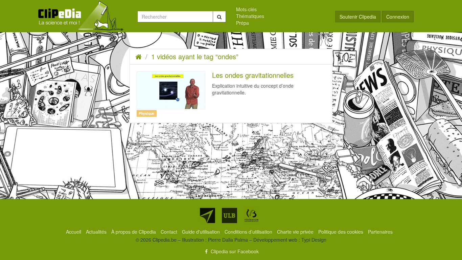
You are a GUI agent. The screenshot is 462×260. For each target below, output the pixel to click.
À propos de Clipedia (134, 231)
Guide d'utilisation (201, 231)
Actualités (97, 231)
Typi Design (313, 239)
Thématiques (250, 16)
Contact (170, 231)
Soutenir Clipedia (358, 16)
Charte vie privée (296, 231)
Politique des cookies (341, 231)
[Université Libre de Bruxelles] (229, 215)
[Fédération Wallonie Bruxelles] (251, 215)
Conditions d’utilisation (249, 231)
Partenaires (380, 231)
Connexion (397, 16)
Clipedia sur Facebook (234, 251)
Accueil (74, 231)
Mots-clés (246, 9)
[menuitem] (280, 9)
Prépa (242, 22)
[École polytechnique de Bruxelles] (207, 215)
